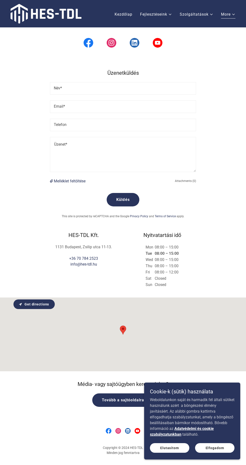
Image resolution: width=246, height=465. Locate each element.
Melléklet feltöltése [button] (70, 181)
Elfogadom (215, 448)
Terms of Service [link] (165, 216)
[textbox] (123, 88)
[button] (156, 14)
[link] (46, 13)
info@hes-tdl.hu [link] (83, 264)
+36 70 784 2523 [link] (83, 258)
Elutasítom (169, 448)
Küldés (122, 199)
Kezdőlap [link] (123, 14)
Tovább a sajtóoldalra (123, 400)
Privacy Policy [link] (139, 216)
